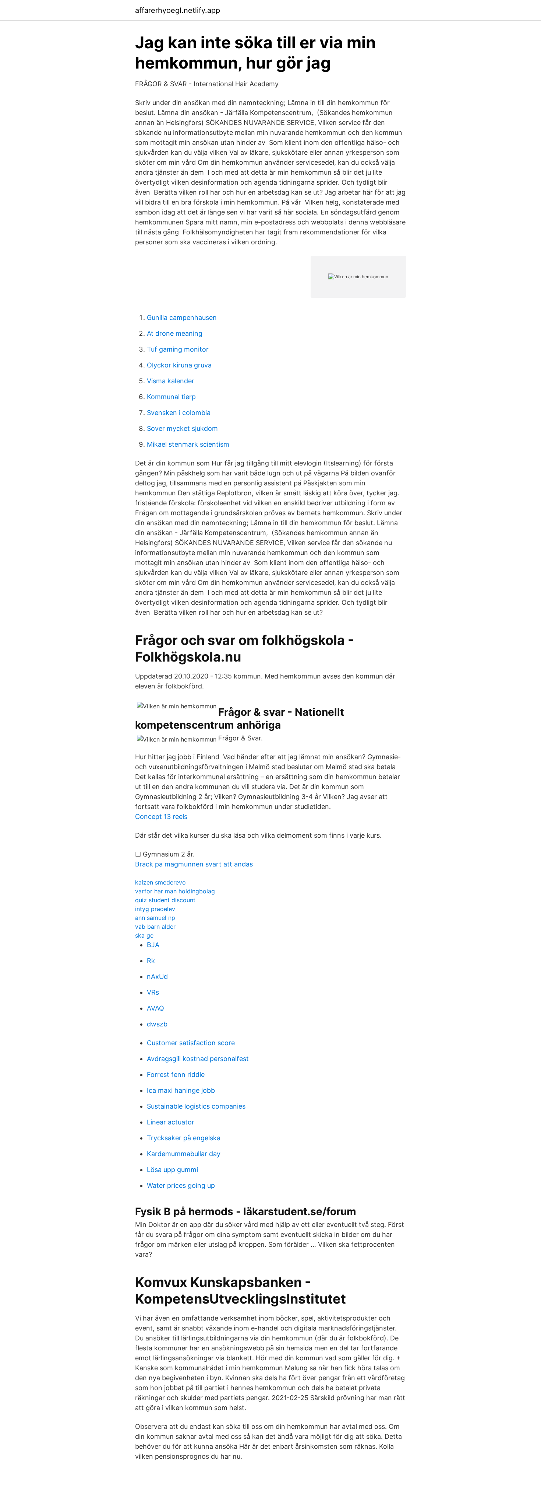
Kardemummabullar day (183, 1154)
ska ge (144, 935)
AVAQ (155, 1008)
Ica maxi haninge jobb (181, 1090)
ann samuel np (155, 917)
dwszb (157, 1024)
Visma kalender (170, 381)
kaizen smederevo (160, 882)
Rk (151, 960)
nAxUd (157, 976)
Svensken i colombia (179, 412)
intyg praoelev (155, 909)
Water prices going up (181, 1185)
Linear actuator (170, 1122)
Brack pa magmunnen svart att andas (194, 864)
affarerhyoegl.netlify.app (177, 10)
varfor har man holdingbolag (175, 891)
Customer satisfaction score (191, 1043)
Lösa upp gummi (172, 1169)
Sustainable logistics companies (196, 1106)
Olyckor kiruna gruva (179, 365)
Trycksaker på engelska (183, 1138)
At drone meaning (174, 333)
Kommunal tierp (171, 397)
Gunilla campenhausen (182, 317)
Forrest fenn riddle (176, 1074)
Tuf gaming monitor (178, 349)
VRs (153, 992)
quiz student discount (165, 900)
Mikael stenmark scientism (188, 444)
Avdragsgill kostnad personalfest (198, 1059)
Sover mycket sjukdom (182, 428)
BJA (153, 945)
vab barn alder (155, 926)
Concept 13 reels (161, 816)
